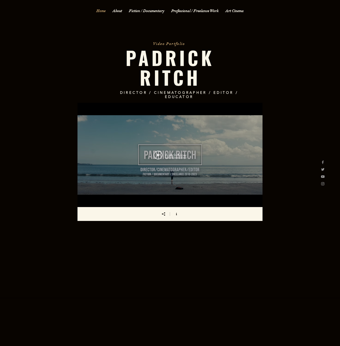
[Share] (163, 214)
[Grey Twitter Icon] (323, 169)
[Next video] (253, 155)
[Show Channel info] (176, 214)
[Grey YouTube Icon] (323, 176)
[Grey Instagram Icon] (323, 184)
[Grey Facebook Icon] (323, 162)
